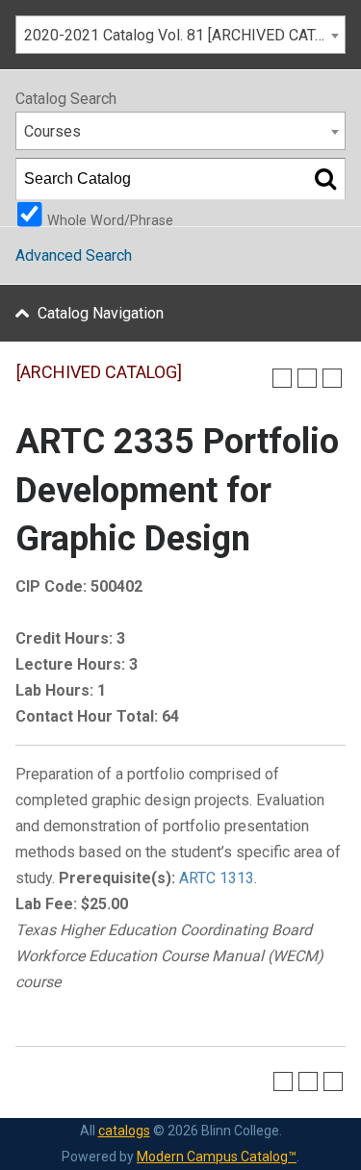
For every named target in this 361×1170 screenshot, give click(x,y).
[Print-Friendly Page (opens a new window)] (307, 378)
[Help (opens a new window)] (332, 378)
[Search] (325, 179)
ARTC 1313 (216, 878)
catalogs (124, 1130)
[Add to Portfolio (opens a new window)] (282, 378)
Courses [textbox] (52, 131)
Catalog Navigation (101, 313)
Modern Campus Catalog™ (217, 1156)
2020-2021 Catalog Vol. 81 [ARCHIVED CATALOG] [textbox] (184, 35)
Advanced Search (73, 255)
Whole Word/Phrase (110, 219)
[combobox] (180, 34)
